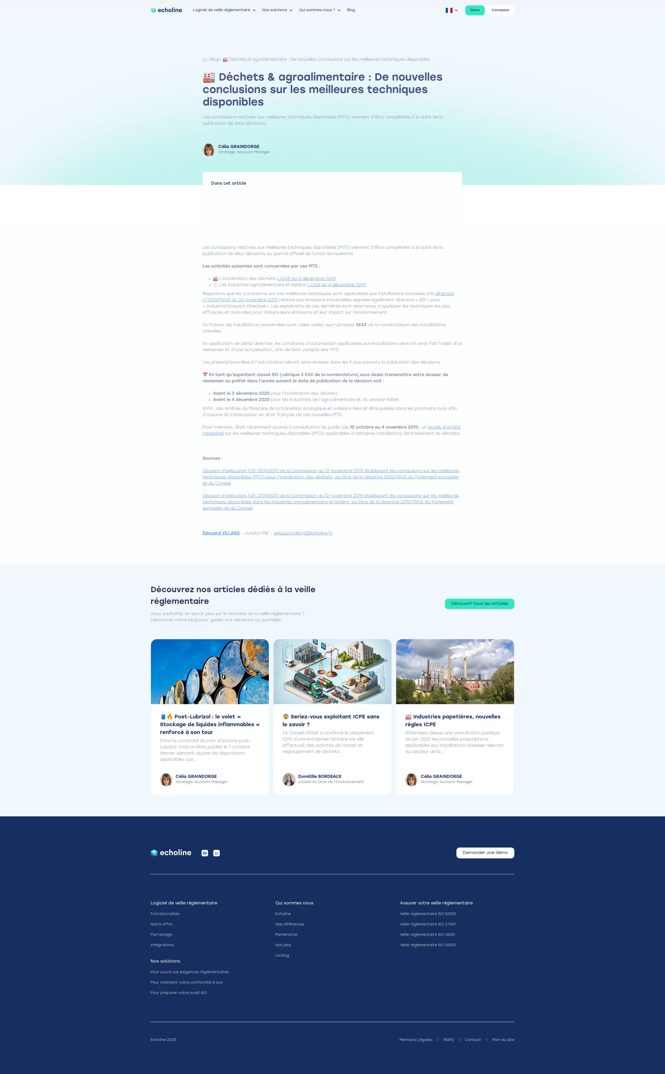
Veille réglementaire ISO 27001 (428, 924)
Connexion (500, 10)
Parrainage (161, 935)
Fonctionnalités (165, 914)
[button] (224, 10)
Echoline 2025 (163, 1040)
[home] (166, 10)
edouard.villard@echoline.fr (303, 533)
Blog (214, 60)
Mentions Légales (416, 1040)
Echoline (283, 914)
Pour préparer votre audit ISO (179, 993)
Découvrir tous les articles (479, 604)
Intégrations (162, 945)
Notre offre (161, 924)
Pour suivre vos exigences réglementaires (190, 972)
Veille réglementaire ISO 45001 (428, 945)
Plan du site (503, 1040)
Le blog (282, 956)
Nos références (289, 924)
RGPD (448, 1040)
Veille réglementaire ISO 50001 (428, 914)
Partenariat (286, 935)
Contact (473, 1040)
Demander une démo (485, 853)
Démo (475, 10)
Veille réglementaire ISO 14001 (427, 935)
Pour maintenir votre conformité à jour (187, 983)
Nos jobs (283, 945)
